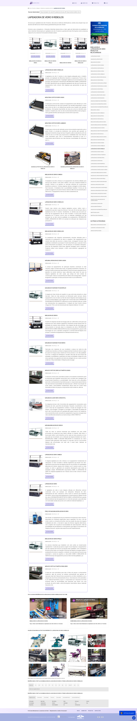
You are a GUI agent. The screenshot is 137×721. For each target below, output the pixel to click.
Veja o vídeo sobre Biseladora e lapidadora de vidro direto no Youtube (46, 623)
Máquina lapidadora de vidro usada (99, 190)
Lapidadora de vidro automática (98, 154)
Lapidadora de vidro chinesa (97, 65)
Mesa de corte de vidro (96, 230)
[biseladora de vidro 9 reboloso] (35, 243)
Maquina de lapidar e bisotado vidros (99, 175)
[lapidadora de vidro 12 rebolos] (35, 214)
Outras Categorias (97, 221)
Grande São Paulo (66, 697)
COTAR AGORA (35, 56)
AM (74, 685)
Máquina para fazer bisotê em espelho (99, 107)
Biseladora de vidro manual (97, 118)
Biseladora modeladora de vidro (98, 121)
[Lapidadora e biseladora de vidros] (97, 640)
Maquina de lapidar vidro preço (98, 178)
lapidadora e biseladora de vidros (98, 136)
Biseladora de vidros (95, 62)
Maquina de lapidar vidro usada (47, 12)
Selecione (31, 685)
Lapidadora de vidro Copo (96, 203)
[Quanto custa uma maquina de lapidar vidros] (38, 640)
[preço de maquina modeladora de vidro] (35, 523)
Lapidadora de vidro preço (60, 12)
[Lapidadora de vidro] (38, 670)
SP (45, 685)
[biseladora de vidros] (35, 328)
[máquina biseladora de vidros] (35, 438)
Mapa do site (98, 710)
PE (59, 685)
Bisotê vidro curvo (95, 212)
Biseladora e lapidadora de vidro (98, 224)
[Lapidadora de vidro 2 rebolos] (38, 655)
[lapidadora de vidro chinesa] (35, 467)
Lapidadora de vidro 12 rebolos (98, 145)
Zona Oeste (46, 697)
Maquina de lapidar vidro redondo (99, 181)
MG (39, 685)
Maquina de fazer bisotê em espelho (99, 209)
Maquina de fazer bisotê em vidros (73, 12)
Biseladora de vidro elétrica (97, 115)
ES (42, 685)
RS (56, 685)
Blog (106, 3)
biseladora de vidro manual (97, 133)
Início (75, 3)
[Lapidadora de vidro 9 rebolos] (43, 158)
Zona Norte (39, 697)
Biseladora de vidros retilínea (98, 139)
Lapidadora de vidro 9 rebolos (98, 148)
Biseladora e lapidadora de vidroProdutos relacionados (97, 49)
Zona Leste (58, 697)
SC (52, 685)
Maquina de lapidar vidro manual (98, 77)
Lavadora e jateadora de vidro (98, 227)
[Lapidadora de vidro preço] (97, 655)
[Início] (34, 3)
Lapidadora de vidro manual (97, 68)
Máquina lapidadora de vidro (97, 184)
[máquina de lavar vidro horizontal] (35, 410)
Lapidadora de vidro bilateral (97, 157)
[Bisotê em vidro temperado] (57, 640)
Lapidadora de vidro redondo (97, 92)
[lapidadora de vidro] (35, 496)
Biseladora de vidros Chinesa (97, 142)
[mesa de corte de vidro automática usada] (35, 383)
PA (78, 685)
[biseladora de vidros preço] (35, 551)
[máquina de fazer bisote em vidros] (35, 355)
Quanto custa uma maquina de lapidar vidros (98, 200)
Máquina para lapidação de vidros (98, 193)
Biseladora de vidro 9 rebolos (97, 113)
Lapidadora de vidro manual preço (99, 83)
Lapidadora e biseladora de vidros (98, 172)
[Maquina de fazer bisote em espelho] (35, 300)
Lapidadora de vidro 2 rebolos (97, 74)
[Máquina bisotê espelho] (97, 670)
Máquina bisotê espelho (96, 206)
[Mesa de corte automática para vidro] (35, 578)
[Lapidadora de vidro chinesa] (57, 655)
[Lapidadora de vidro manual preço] (77, 670)
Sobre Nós (84, 3)
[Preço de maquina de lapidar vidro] (77, 640)
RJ (35, 685)
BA (62, 685)
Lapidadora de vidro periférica (98, 163)
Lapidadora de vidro (95, 56)
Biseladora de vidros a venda (97, 71)
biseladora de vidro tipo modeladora (99, 130)
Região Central (32, 697)
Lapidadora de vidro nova (96, 160)
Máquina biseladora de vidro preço (99, 124)
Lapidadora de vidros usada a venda (99, 169)
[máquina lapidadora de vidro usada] (35, 273)
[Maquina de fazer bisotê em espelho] (77, 655)
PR (49, 685)
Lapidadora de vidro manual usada (99, 86)
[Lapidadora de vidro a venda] (57, 670)
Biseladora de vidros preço (97, 80)
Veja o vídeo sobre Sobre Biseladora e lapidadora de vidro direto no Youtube (88, 623)
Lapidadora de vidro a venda (97, 151)
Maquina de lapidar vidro (96, 59)
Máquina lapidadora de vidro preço (99, 187)
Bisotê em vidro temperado (97, 215)
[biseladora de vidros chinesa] (35, 187)
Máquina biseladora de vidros (97, 127)
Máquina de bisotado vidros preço (98, 101)
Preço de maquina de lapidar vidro (99, 196)
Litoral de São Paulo (75, 697)
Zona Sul (52, 697)
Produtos (96, 3)
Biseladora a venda (95, 110)
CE (66, 685)
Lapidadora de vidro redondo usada (99, 166)
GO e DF (70, 685)
